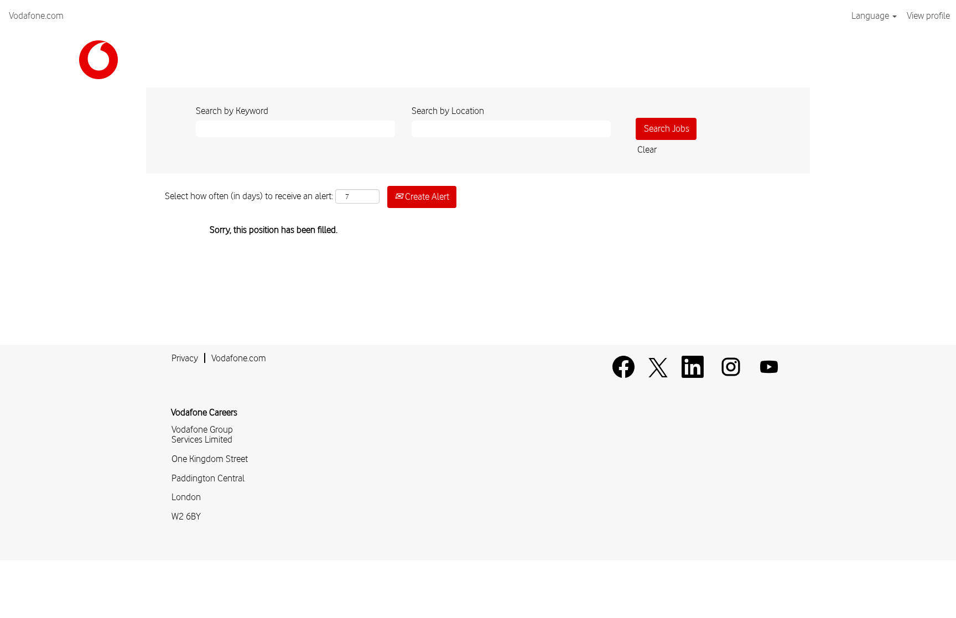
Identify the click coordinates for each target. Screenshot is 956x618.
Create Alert (426, 196)
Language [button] (871, 15)
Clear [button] (647, 149)
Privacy (185, 357)
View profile (928, 15)
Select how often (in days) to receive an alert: (249, 195)
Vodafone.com (36, 15)
